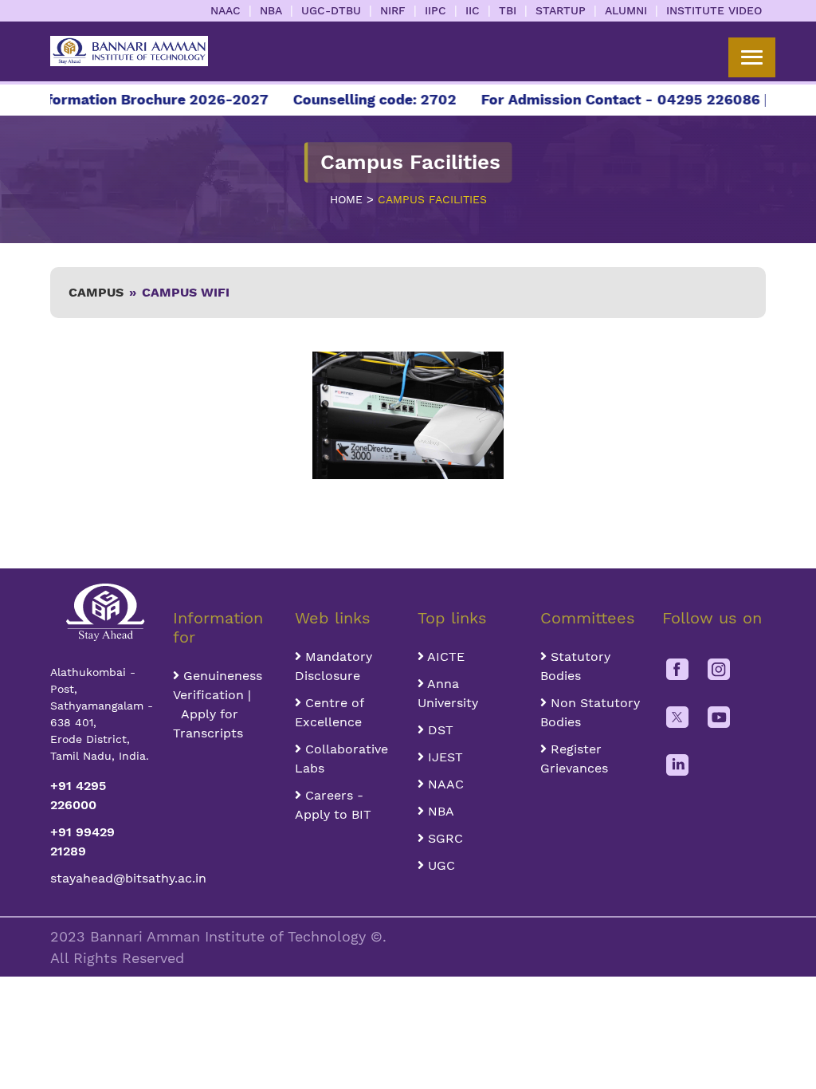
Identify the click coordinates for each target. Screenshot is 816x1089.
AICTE (444, 656)
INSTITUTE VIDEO (714, 10)
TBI (507, 10)
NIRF (393, 10)
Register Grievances (574, 758)
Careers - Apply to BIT (333, 805)
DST (438, 729)
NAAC (225, 10)
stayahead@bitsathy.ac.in (102, 878)
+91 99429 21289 (82, 841)
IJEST (443, 757)
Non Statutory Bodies (590, 712)
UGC (439, 865)
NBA (271, 10)
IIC (472, 10)
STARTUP (561, 10)
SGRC (443, 838)
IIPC (435, 10)
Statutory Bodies (575, 666)
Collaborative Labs (341, 758)
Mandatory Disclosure (333, 666)
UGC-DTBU (331, 10)
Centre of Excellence (329, 712)
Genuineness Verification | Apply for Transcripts (217, 704)
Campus (96, 292)
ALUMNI (626, 10)
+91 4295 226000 (78, 795)
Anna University (448, 693)
